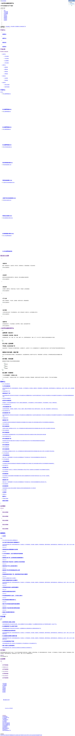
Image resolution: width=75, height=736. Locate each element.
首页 (4, 10)
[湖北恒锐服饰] (3, 0)
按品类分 (4, 82)
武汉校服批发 (4, 726)
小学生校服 (6, 12)
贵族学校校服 (6, 86)
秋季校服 (6, 71)
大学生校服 (6, 62)
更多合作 (2, 508)
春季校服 (6, 67)
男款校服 (6, 80)
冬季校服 (6, 73)
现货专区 (5, 15)
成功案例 (5, 16)
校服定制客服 (72, 3)
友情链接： (4, 715)
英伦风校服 (4, 721)
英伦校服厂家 (4, 729)
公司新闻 (4, 535)
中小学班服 (4, 720)
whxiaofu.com (7, 708)
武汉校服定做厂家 (22, 26)
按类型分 (4, 54)
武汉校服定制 (4, 716)
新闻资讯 (4, 689)
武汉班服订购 (4, 727)
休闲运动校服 (6, 84)
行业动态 (4, 536)
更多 (1, 661)
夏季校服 (6, 69)
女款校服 (6, 78)
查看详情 (2, 655)
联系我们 (5, 20)
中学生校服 (6, 11)
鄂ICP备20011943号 (6, 699)
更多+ (1, 538)
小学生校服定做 (5, 719)
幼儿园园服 (6, 13)
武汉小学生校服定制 (6, 722)
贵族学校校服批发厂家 (6, 730)
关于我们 (4, 690)
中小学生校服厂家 (5, 717)
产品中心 (5, 14)
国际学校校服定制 (5, 728)
